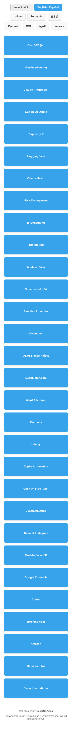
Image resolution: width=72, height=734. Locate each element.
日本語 (54, 16)
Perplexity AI (36, 134)
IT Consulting (36, 222)
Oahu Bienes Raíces (36, 355)
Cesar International (36, 688)
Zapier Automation (36, 466)
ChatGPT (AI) (36, 45)
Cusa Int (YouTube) (36, 488)
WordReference (36, 400)
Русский (13, 26)
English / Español (48, 7)
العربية (42, 26)
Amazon (36, 643)
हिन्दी (28, 26)
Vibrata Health (36, 178)
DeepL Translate (36, 377)
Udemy (36, 444)
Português (37, 16)
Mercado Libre (36, 666)
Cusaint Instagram (36, 533)
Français (59, 26)
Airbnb (36, 599)
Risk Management (36, 200)
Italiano (18, 16)
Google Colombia (36, 577)
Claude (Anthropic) (36, 89)
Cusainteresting (36, 510)
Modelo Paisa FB (36, 555)
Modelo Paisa (36, 267)
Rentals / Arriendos (36, 311)
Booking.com (36, 621)
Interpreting (36, 244)
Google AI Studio (36, 111)
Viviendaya (36, 333)
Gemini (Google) (36, 67)
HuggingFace (36, 156)
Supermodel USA (36, 289)
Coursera (36, 422)
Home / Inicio (21, 7)
